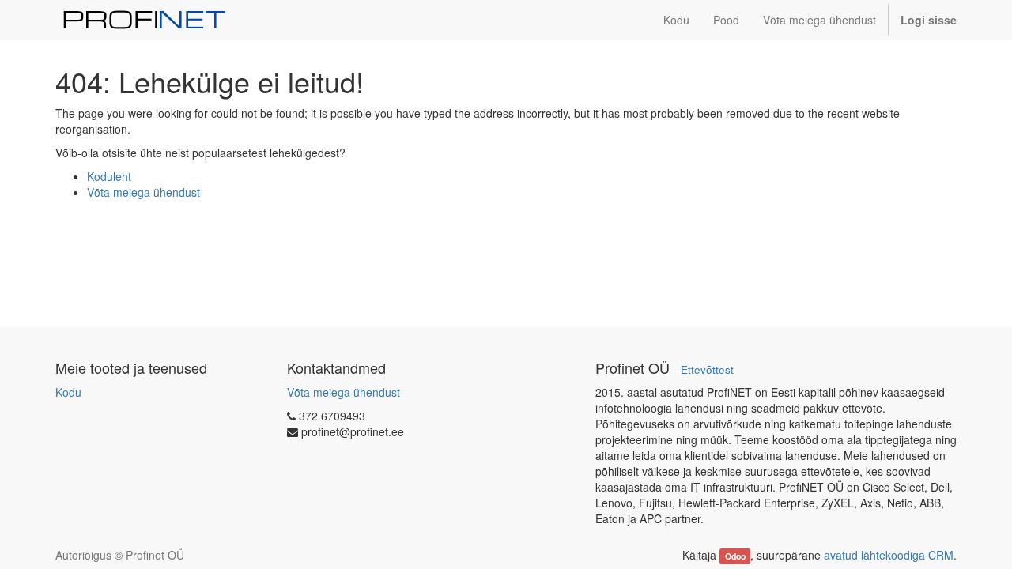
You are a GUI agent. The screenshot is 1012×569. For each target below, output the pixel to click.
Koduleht (109, 176)
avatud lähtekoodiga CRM (888, 555)
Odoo (735, 556)
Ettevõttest (707, 369)
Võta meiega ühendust (143, 192)
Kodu (68, 392)
